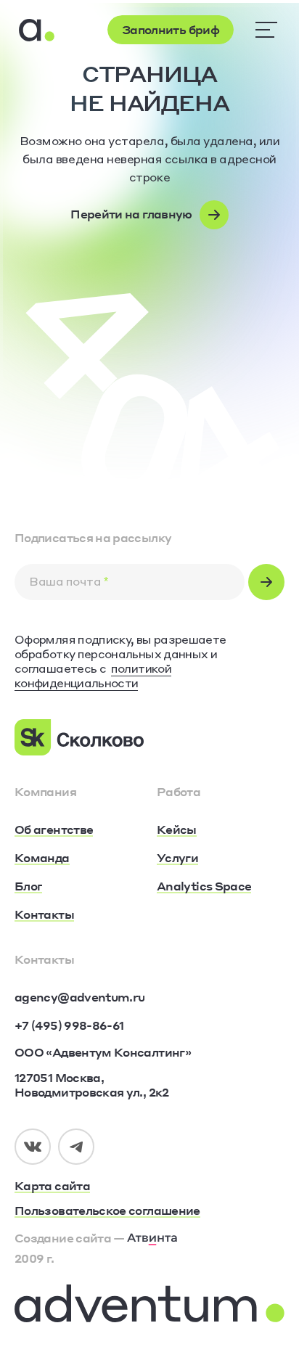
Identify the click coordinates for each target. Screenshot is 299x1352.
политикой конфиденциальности (93, 675)
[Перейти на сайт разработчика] (152, 1237)
